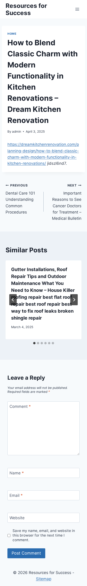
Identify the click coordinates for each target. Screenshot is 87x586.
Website (17, 518)
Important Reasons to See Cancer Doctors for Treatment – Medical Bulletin (66, 202)
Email (16, 495)
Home (11, 33)
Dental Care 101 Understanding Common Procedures (20, 198)
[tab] (34, 343)
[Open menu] (77, 9)
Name (17, 473)
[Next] (74, 299)
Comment (20, 406)
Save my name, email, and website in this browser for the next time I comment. (44, 535)
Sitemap (43, 579)
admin (16, 131)
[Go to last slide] (13, 299)
